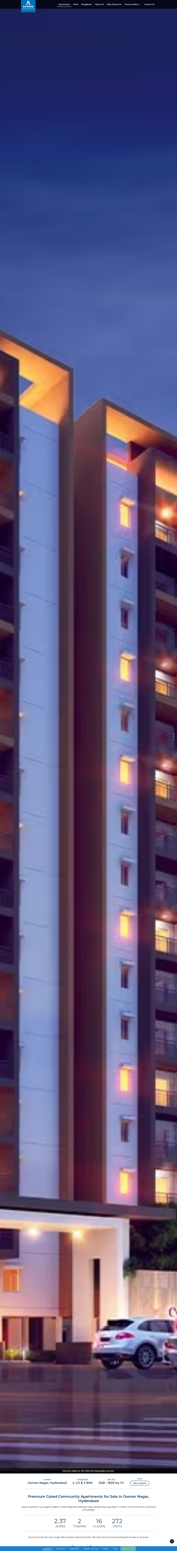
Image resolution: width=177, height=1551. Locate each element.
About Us (99, 4)
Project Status (91, 1549)
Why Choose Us (114, 4)
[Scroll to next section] (172, 1541)
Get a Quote (139, 1483)
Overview (47, 1549)
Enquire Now (128, 1548)
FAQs (115, 1549)
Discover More (131, 4)
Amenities (74, 1549)
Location (60, 1549)
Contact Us (149, 4)
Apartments (64, 4)
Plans (105, 1549)
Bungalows (87, 4)
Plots (75, 4)
